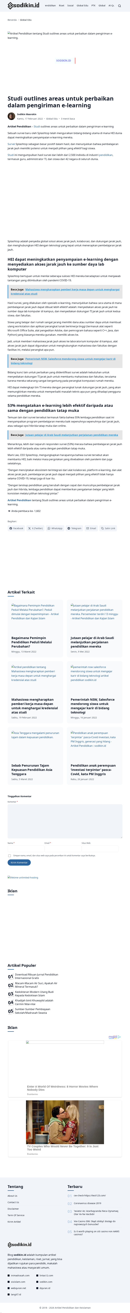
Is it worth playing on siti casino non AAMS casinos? (96, 1233)
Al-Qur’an (114, 5)
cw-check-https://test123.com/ (90, 1195)
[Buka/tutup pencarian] (119, 6)
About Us (12, 1195)
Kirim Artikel (14, 1221)
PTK (93, 5)
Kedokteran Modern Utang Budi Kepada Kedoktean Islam (34, 993)
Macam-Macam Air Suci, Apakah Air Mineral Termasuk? (36, 984)
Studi (37, 126)
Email (48, 843)
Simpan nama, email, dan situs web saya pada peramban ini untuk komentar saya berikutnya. (54, 855)
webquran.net (18, 1288)
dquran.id (45, 1288)
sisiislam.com (18, 1281)
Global (102, 5)
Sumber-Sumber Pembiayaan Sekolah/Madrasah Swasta (32, 1010)
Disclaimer (13, 1208)
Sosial (70, 5)
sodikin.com (46, 1281)
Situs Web (86, 843)
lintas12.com (46, 1275)
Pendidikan (50, 5)
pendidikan (106, 155)
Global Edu (82, 5)
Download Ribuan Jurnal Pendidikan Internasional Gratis (36, 976)
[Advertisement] (65, 200)
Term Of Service (16, 1215)
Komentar (13, 801)
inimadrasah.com (20, 1275)
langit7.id (16, 1294)
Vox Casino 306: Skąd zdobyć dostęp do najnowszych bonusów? (94, 1223)
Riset (61, 5)
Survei (11, 144)
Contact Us (13, 1202)
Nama (11, 843)
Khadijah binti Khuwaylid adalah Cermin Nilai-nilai (34, 1002)
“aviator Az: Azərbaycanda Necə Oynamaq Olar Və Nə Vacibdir (96, 1212)
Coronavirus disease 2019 (87, 1203)
